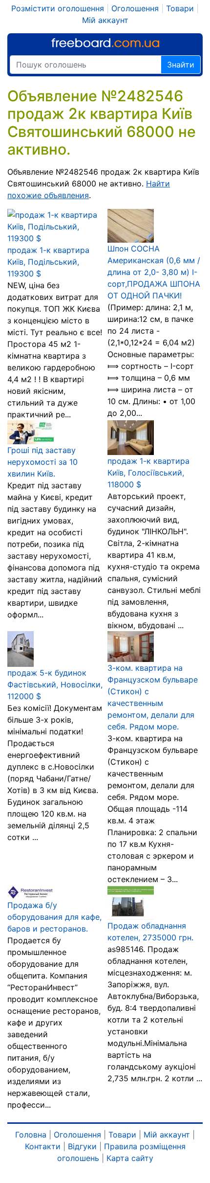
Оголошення (135, 8)
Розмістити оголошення (57, 8)
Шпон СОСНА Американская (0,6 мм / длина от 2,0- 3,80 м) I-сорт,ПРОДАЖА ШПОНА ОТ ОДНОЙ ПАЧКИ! (153, 272)
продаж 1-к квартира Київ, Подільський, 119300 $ (48, 261)
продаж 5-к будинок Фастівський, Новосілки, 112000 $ (55, 684)
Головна (30, 1134)
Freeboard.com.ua (105, 43)
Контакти (43, 1146)
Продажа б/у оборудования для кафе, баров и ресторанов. (54, 916)
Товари (180, 8)
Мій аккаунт (105, 20)
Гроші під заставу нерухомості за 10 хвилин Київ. (42, 461)
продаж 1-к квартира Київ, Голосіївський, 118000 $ (148, 472)
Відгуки (82, 1146)
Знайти (180, 64)
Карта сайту (129, 1158)
